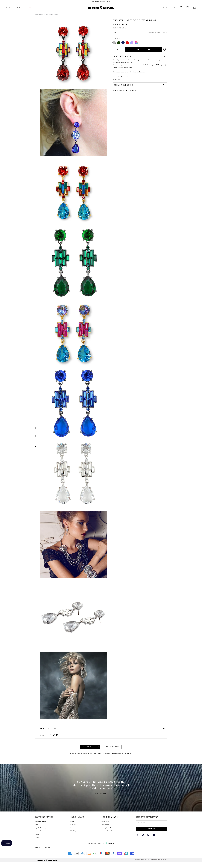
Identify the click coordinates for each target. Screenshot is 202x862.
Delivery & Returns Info (126, 90)
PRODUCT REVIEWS (48, 728)
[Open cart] (194, 7)
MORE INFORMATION (122, 56)
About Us (73, 821)
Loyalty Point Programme (42, 828)
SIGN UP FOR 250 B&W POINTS (101, 1)
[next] (195, 2)
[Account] (174, 7)
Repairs (37, 834)
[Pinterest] (57, 735)
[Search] (181, 7)
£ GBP (166, 7)
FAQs (36, 824)
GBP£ (37, 848)
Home (36, 14)
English (47, 848)
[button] (164, 49)
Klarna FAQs (105, 821)
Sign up (151, 829)
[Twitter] (53, 735)
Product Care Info (123, 85)
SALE (30, 7)
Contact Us (38, 837)
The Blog (73, 831)
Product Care (39, 831)
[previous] (7, 2)
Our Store (73, 824)
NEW (8, 7)
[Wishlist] (187, 7)
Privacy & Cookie (107, 828)
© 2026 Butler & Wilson (141, 859)
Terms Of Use (105, 824)
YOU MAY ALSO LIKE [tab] (90, 747)
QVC (71, 828)
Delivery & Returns (40, 821)
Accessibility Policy (108, 831)
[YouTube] (154, 835)
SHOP (19, 7)
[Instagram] (148, 835)
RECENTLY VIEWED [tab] (112, 747)
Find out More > (101, 794)
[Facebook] (50, 735)
